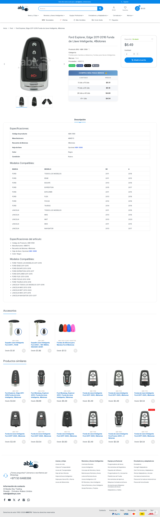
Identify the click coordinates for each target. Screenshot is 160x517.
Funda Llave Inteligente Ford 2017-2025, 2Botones (67, 435)
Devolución (132, 510)
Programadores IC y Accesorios (117, 473)
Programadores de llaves (115, 464)
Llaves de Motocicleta (62, 482)
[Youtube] (9, 500)
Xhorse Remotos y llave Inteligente (92, 485)
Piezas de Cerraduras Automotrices (145, 479)
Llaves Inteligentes (87, 467)
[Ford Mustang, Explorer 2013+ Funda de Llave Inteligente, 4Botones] (41, 378)
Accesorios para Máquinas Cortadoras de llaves (116, 486)
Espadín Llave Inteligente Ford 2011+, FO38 (14, 344)
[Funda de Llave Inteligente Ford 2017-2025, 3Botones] (15, 419)
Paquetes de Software (114, 470)
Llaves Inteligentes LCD (89, 479)
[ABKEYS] (23, 8)
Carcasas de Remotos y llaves (91, 470)
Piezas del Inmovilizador (141, 482)
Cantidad (128, 50)
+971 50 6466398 (20, 478)
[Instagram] (23, 500)
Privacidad (143, 510)
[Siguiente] (64, 64)
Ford (77, 58)
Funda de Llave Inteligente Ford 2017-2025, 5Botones (93, 435)
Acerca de (113, 510)
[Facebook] (4, 500)
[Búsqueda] (100, 8)
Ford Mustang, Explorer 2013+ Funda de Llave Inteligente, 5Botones (66, 395)
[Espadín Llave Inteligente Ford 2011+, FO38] (15, 328)
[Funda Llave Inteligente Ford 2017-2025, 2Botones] (67, 419)
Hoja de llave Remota (62, 473)
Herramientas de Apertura (116, 479)
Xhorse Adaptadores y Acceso (143, 473)
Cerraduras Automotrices (142, 476)
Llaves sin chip (60, 464)
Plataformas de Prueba (115, 476)
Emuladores (137, 464)
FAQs (122, 510)
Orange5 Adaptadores (140, 467)
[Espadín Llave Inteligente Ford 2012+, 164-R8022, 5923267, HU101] (41, 328)
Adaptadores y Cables (114, 490)
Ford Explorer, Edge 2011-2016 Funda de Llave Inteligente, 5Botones (14, 395)
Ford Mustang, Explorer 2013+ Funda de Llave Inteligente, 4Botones (40, 395)
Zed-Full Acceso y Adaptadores (143, 470)
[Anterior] (4, 64)
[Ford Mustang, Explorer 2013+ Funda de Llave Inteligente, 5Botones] (67, 378)
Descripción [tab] (80, 119)
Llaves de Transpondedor (63, 470)
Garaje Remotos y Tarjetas (90, 488)
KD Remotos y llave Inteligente (91, 482)
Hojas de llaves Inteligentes (64, 476)
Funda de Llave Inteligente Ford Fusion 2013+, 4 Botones (118, 436)
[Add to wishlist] (152, 39)
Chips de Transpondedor (63, 467)
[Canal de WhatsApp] (28, 500)
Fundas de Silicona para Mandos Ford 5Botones (66, 344)
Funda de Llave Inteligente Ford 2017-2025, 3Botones (15, 435)
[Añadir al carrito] (24, 351)
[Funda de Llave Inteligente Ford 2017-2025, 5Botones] (93, 419)
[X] (14, 500)
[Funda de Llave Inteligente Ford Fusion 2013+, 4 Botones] (119, 419)
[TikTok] (19, 500)
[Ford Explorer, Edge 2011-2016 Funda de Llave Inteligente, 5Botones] (15, 378)
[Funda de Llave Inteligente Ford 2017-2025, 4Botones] (93, 378)
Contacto (102, 510)
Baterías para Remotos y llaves (91, 473)
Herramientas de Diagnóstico (117, 467)
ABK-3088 (79, 147)
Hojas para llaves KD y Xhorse (65, 479)
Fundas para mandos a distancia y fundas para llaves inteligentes (92, 55)
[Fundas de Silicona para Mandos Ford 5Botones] (67, 328)
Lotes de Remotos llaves (89, 476)
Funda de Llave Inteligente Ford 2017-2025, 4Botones (93, 394)
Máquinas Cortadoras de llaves (117, 482)
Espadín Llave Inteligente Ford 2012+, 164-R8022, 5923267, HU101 (40, 345)
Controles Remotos (87, 464)
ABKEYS (28, 512)
